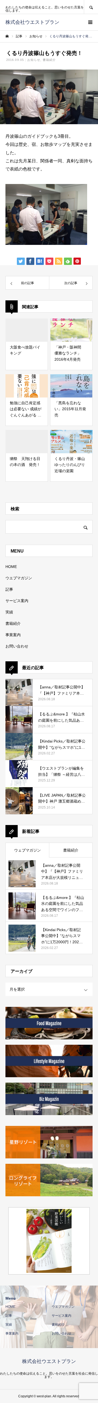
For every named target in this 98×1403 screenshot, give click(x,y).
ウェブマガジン (27, 850)
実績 (9, 612)
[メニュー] (90, 22)
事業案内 (13, 635)
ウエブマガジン (18, 578)
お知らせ (33, 59)
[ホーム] (7, 36)
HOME (11, 566)
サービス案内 (16, 601)
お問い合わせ (16, 646)
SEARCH (91, 7)
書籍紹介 (49, 59)
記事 (9, 589)
